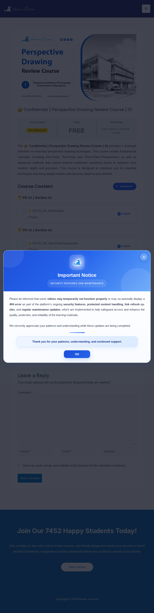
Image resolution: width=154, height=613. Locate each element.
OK (77, 354)
